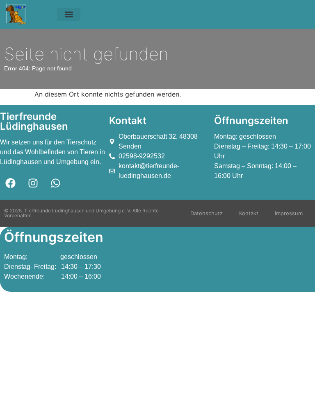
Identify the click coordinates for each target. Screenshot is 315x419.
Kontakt (248, 213)
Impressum (289, 213)
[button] (69, 14)
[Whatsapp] (55, 183)
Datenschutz (206, 213)
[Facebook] (10, 183)
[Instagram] (33, 183)
